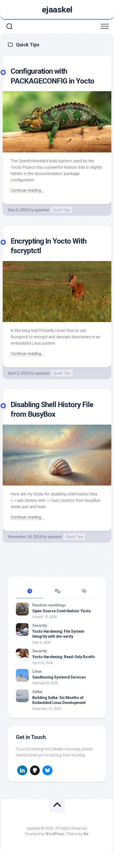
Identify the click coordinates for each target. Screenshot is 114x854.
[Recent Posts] (29, 591)
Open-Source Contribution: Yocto (61, 611)
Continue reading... (27, 190)
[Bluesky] (47, 770)
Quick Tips (61, 210)
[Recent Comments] (57, 591)
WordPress (54, 834)
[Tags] (84, 591)
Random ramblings (49, 605)
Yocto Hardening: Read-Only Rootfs (63, 657)
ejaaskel (57, 10)
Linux (37, 671)
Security (39, 625)
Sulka (37, 692)
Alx (85, 834)
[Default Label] (22, 770)
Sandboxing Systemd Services (59, 677)
